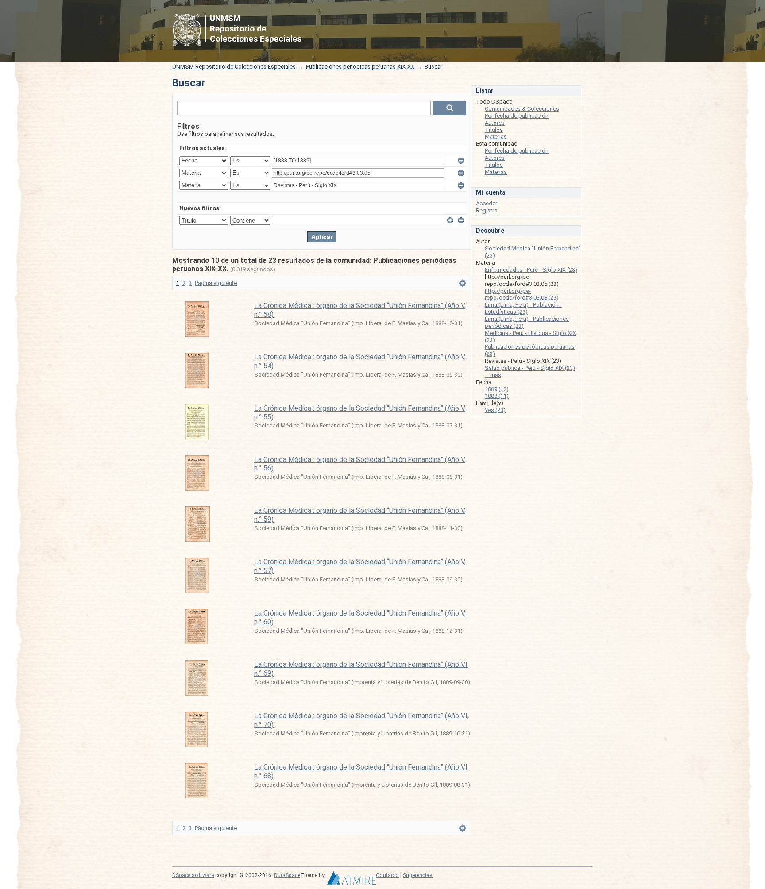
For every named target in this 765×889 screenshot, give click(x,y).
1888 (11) (497, 396)
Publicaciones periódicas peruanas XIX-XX (360, 66)
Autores (495, 122)
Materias (496, 136)
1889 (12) (497, 389)
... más (493, 375)
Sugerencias (418, 875)
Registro (487, 210)
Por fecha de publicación (517, 115)
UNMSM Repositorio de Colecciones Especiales (234, 66)
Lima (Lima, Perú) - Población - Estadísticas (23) (523, 308)
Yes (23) (495, 410)
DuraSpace (287, 875)
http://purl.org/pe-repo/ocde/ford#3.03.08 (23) (522, 294)
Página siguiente (216, 283)
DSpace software (193, 875)
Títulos (494, 130)
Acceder (486, 203)
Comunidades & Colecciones (522, 108)
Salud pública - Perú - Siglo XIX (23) (530, 368)
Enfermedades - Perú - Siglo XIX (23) (531, 269)
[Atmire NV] (351, 880)
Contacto (387, 875)
